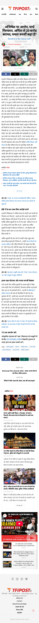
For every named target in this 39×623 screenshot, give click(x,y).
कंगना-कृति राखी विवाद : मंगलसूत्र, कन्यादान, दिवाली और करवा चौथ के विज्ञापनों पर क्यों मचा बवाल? (18, 415)
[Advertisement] (20, 2)
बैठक (36, 14)
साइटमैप (19, 613)
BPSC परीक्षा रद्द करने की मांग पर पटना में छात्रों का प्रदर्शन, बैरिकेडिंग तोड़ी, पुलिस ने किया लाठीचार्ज (19, 487)
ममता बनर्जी (16, 350)
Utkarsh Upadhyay (14, 44)
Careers (19, 601)
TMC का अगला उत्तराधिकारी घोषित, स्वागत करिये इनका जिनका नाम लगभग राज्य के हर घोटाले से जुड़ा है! (19, 201)
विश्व (25, 14)
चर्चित (6, 409)
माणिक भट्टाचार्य (25, 350)
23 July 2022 (27, 44)
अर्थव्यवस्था (12, 14)
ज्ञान (31, 14)
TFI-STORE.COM (13, 339)
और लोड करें (19, 191)
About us (19, 598)
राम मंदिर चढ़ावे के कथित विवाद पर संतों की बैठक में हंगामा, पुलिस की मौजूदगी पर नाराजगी (19, 452)
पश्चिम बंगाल (24, 347)
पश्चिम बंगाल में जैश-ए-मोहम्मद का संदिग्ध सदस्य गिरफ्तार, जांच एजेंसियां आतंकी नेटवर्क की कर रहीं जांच (19, 179)
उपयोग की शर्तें (19, 607)
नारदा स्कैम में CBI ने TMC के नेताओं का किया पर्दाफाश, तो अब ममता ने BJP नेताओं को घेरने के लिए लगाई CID (19, 324)
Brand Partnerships (19, 604)
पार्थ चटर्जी (32, 347)
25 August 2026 (8, 420)
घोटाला (17, 347)
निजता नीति (19, 610)
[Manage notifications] (33, 610)
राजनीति (4, 14)
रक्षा (20, 14)
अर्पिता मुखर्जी (9, 347)
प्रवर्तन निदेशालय (6, 350)
